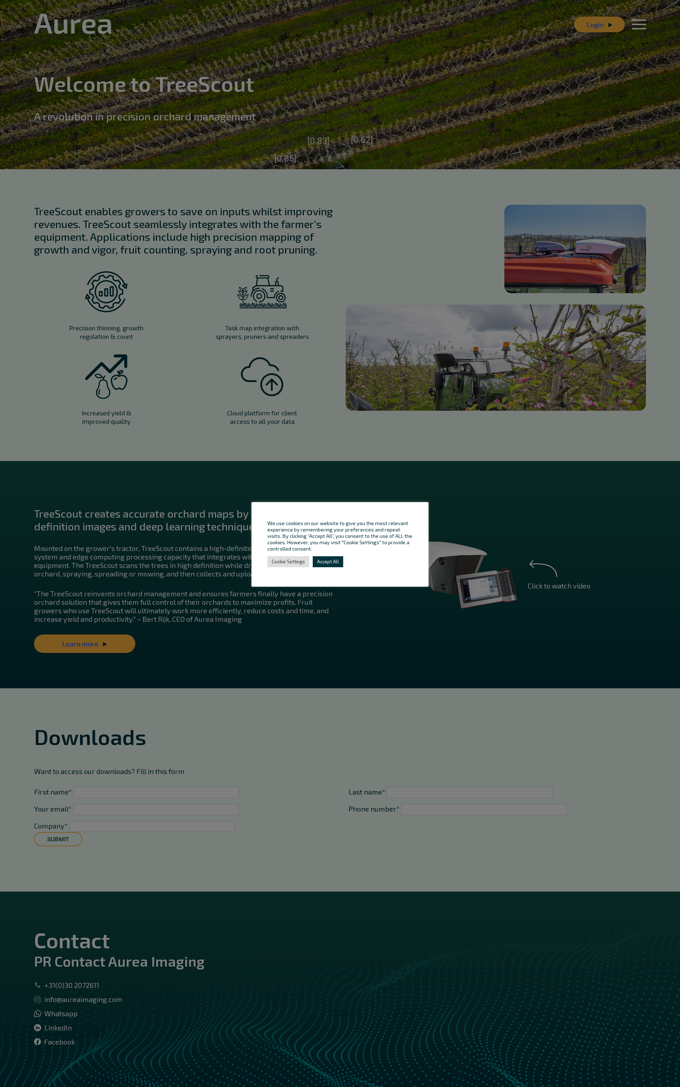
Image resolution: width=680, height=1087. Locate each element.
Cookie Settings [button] (288, 561)
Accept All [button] (328, 561)
